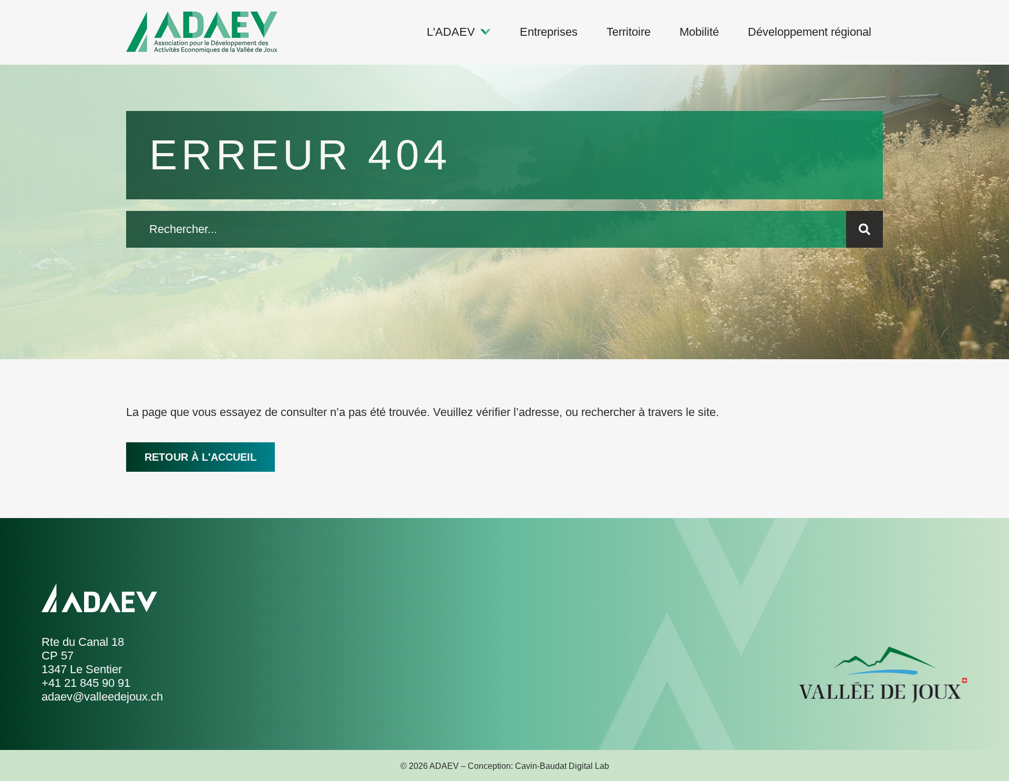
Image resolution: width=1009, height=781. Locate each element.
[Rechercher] (864, 229)
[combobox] (486, 229)
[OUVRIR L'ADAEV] (485, 32)
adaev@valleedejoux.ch (102, 696)
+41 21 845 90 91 (86, 682)
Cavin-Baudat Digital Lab (562, 766)
